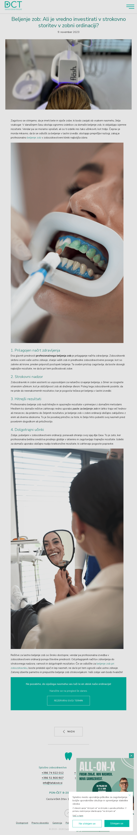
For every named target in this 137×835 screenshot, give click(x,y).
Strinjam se (116, 823)
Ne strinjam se (87, 823)
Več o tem (78, 815)
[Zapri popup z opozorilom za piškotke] (129, 795)
